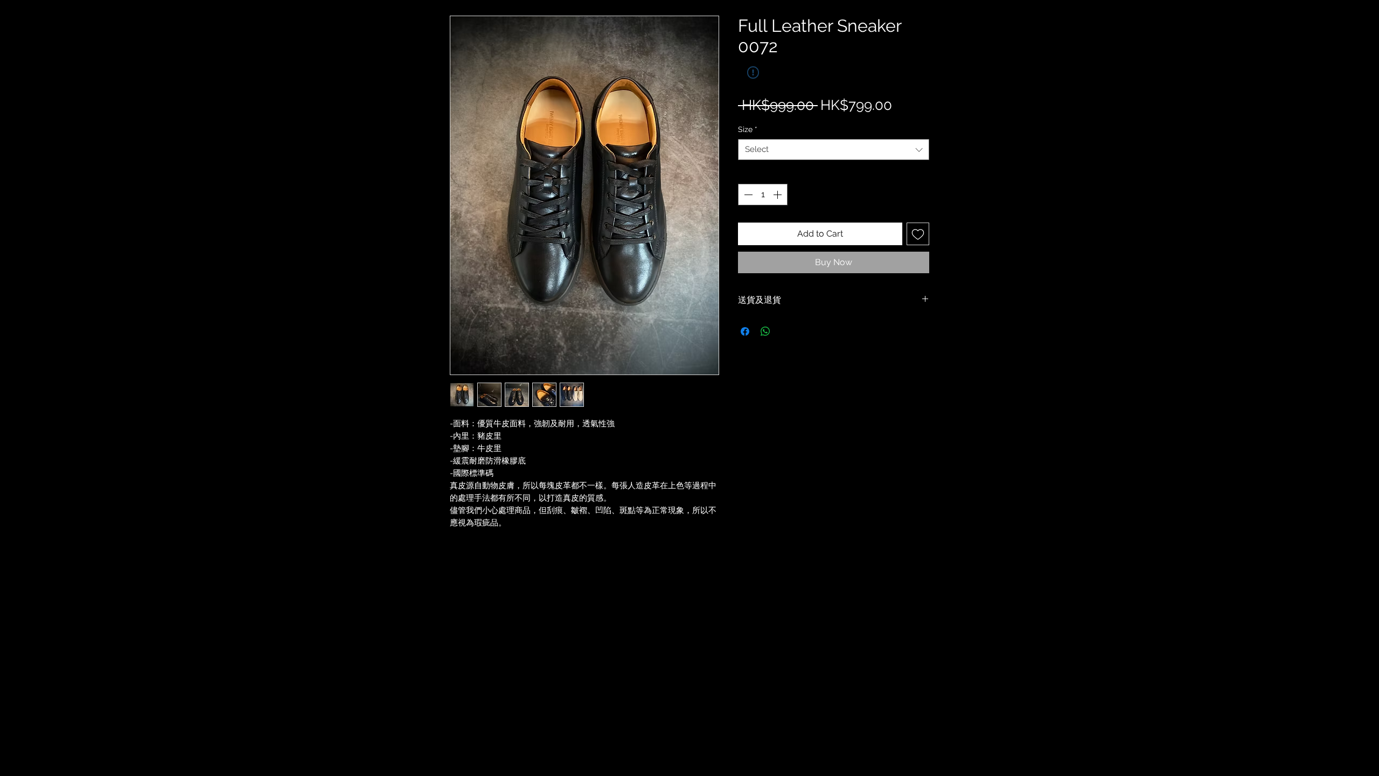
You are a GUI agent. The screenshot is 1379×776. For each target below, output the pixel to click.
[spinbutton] (763, 194)
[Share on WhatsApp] (765, 331)
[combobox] (833, 149)
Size (747, 129)
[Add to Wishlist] (918, 234)
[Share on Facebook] (745, 331)
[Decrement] (747, 194)
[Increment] (778, 194)
